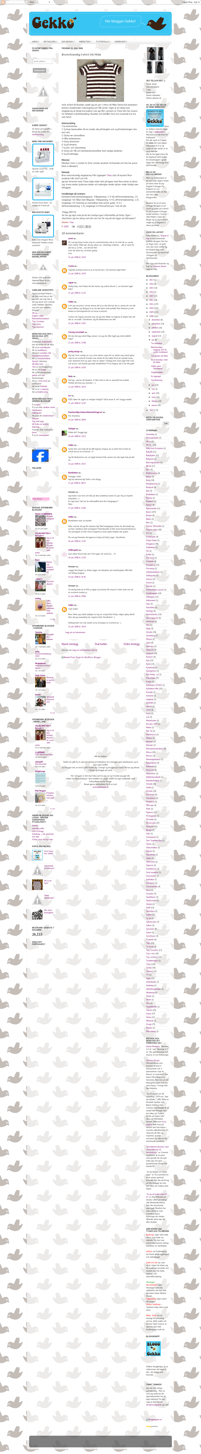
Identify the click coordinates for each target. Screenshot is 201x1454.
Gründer (149, 586)
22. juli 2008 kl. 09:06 (77, 596)
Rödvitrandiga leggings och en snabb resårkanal (159, 349)
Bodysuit (149, 487)
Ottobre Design (152, 1060)
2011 (151, 304)
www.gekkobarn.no (101, 787)
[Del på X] (84, 226)
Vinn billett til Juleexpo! (49, 867)
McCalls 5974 (151, 724)
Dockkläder (151, 536)
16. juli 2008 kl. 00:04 (77, 419)
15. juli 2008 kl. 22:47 (77, 403)
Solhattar (150, 879)
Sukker (149, 914)
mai (153, 389)
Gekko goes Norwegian (156, 367)
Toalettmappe (152, 960)
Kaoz (37, 560)
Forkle (148, 554)
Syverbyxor (151, 936)
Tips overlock (38, 327)
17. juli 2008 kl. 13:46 (77, 508)
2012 (151, 300)
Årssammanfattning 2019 (43, 655)
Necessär (150, 770)
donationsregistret (153, 1404)
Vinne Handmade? (49, 896)
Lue (147, 717)
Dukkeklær (150, 547)
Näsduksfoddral (152, 780)
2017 (151, 280)
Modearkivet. (40, 663)
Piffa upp (149, 805)
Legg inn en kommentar (75, 632)
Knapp (148, 681)
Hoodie (149, 632)
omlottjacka (45, 347)
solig (37, 651)
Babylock (150, 459)
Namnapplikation (153, 759)
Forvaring (150, 557)
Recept (149, 830)
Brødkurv (150, 501)
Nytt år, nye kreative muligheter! (50, 567)
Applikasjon (37, 410)
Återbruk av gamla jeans (50, 680)
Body (148, 480)
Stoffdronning (38, 134)
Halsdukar (150, 607)
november (156, 323)
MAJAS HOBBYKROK (43, 514)
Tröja (71, 222)
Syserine (38, 632)
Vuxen (148, 1013)
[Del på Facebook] (86, 226)
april (154, 393)
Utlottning (150, 992)
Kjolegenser (151, 671)
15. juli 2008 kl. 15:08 (77, 342)
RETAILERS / (50, 41)
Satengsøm (37, 413)
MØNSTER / (85, 41)
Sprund (35, 361)
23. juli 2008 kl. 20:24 (77, 626)
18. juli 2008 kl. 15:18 (77, 557)
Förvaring (150, 568)
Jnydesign (150, 1234)
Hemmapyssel (152, 618)
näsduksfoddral (43, 358)
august (155, 335)
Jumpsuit (149, 653)
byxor (34, 432)
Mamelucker (151, 720)
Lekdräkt (149, 702)
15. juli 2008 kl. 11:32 (77, 293)
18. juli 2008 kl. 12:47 (77, 541)
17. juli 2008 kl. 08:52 (77, 483)
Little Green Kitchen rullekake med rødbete (50, 607)
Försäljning (150, 565)
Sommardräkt (151, 886)
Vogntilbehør (151, 1006)
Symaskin (150, 929)
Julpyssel (150, 649)
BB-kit (148, 466)
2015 (151, 287)
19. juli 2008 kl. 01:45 (77, 576)
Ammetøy (150, 434)
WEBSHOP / (121, 41)
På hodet (150, 819)
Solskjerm (150, 883)
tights (38, 404)
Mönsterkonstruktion (40, 318)
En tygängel (156, 376)
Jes (69, 395)
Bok (147, 490)
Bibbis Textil (151, 1315)
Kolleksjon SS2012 (154, 685)
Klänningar (150, 678)
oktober (155, 327)
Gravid (149, 582)
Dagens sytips (38, 315)
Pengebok (150, 801)
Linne (148, 709)
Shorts (149, 844)
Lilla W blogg (37, 831)
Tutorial (149, 971)
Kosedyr (149, 692)
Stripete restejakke (50, 518)
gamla (34, 375)
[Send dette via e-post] (78, 226)
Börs (148, 522)
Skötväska (150, 861)
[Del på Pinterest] (89, 226)
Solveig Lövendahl (76, 332)
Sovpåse (149, 893)
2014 (151, 292)
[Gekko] (40, 461)
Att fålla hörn (37, 364)
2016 (151, 284)
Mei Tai (149, 731)
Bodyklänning (151, 483)
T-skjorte (150, 939)
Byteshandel (151, 508)
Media (148, 727)
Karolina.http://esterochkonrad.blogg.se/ (85, 412)
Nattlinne (150, 766)
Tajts (148, 943)
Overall (149, 791)
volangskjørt (43, 435)
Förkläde (149, 561)
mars (154, 397)
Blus (148, 469)
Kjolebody (150, 667)
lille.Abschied (40, 764)
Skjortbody (150, 854)
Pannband (150, 794)
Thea (109, 175)
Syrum (148, 932)
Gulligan (71, 428)
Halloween (150, 600)
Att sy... (35, 313)
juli (153, 339)
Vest (148, 1003)
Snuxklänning (156, 380)
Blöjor (148, 476)
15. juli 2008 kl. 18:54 (77, 386)
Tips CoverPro (152, 950)
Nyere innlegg (70, 644)
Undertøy (150, 985)
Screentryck (151, 837)
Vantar (148, 996)
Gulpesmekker (157, 372)
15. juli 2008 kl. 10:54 (77, 257)
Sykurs (149, 925)
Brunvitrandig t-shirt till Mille (159, 360)
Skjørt (148, 858)
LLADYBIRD (40, 752)
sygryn (71, 282)
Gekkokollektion (153, 572)
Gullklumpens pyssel (155, 589)
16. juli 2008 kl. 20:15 (77, 463)
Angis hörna (40, 675)
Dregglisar (150, 543)
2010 (151, 308)
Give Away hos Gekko (48, 852)
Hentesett (150, 621)
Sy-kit (148, 918)
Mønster (149, 741)
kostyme (149, 695)
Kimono (149, 656)
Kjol (147, 660)
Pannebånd (150, 798)
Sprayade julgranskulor (50, 699)
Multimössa (151, 734)
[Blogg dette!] (81, 226)
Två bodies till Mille (159, 356)
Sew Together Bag (154, 840)
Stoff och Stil (151, 1262)
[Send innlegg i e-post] (73, 226)
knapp (43, 369)
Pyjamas (149, 812)
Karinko (35, 825)
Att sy (148, 441)
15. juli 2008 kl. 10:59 (77, 273)
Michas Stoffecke (153, 1304)
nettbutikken (159, 131)
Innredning (150, 635)
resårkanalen (46, 341)
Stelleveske (151, 900)
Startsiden (101, 644)
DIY (147, 533)
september (156, 331)
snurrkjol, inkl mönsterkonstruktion (41, 354)
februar (155, 401)
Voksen (149, 1010)
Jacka (148, 642)
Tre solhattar (156, 343)
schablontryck (48, 415)
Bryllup (149, 498)
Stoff (148, 907)
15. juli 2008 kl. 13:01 (77, 323)
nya (43, 375)
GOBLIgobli (73, 550)
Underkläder (151, 982)
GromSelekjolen (50, 582)
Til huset (150, 946)
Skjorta (149, 851)
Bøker (148, 519)
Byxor (148, 512)
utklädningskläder (153, 989)
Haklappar (150, 596)
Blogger (112, 1443)
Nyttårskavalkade (153, 777)
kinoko (38, 694)
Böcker (149, 515)
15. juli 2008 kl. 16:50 (77, 367)
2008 (151, 316)
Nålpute (35, 418)
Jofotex (149, 1251)
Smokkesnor (151, 868)
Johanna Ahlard (159, 266)
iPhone (149, 639)
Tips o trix (36, 324)
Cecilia (71, 266)
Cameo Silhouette (153, 526)
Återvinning (151, 1031)
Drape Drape (151, 540)
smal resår (42, 380)
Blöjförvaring (151, 473)
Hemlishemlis (152, 614)
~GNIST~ (39, 579)
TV (147, 974)
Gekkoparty (151, 575)
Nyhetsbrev (151, 773)
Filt (147, 551)
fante (70, 376)
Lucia (148, 713)
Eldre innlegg (131, 644)
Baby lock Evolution (154, 448)
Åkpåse (149, 1027)
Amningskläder (152, 437)
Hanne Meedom (153, 1046)
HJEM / (35, 41)
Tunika (149, 967)
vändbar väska (49, 407)
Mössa (149, 752)
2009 (151, 312)
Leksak (149, 706)
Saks (148, 833)
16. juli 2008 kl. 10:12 (77, 436)
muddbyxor (42, 350)
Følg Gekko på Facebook (42, 448)
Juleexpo (150, 646)
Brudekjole (150, 494)
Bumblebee (73, 472)
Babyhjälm (150, 455)
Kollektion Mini (152, 688)
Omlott (149, 784)
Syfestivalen (151, 921)
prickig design (74, 351)
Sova (148, 890)
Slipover (149, 865)
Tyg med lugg (38, 421)
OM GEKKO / (68, 41)
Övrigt (148, 1024)
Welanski (149, 1020)
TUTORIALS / (103, 41)
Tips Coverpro (38, 321)
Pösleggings (151, 815)
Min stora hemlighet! (48, 911)
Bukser (149, 504)
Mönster (149, 745)
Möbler (149, 738)
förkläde (43, 386)
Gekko (71, 301)
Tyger (148, 978)
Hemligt (149, 611)
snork (70, 238)
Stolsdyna (150, 911)
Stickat (149, 904)
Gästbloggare (151, 593)
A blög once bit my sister (42, 839)
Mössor (149, 755)
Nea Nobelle (151, 1285)
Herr (148, 625)
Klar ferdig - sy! (152, 674)
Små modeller (152, 872)
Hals (148, 604)
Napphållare (151, 762)
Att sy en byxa (48, 881)
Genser (149, 579)
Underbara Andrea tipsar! (42, 666)
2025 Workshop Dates (44, 754)
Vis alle (52, 619)
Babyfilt (149, 451)
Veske (148, 999)
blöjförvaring (42, 392)
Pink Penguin (40, 790)
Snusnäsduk (151, 876)
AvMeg (38, 598)
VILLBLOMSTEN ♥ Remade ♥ (43, 534)
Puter (148, 808)
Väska (148, 1017)
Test (34, 366)
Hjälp (148, 628)
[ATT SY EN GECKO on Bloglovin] (41, 500)
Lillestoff (39, 761)
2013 (151, 296)
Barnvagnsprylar (153, 462)
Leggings (149, 699)
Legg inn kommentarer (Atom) (84, 650)
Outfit (148, 787)
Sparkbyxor (151, 897)
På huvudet (151, 823)
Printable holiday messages (50, 797)
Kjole (148, 664)
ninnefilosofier (38, 828)
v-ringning (44, 389)
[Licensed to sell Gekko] (155, 126)
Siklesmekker (151, 847)
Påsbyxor (150, 826)
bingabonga (40, 771)
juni (153, 385)
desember (156, 319)
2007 (151, 410)
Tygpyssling (151, 1298)
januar (154, 405)
